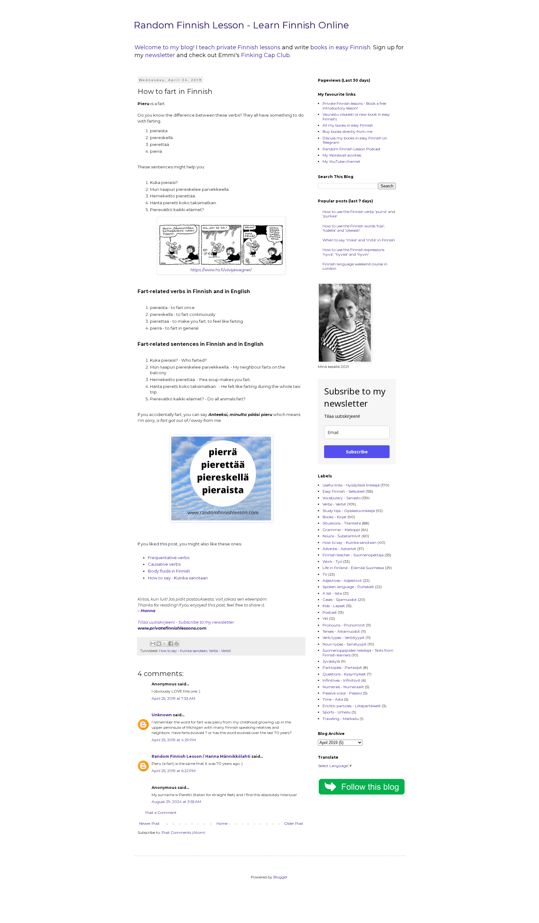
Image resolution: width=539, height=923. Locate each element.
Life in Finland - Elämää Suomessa (353, 567)
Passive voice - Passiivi (342, 693)
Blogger (280, 877)
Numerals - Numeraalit (343, 686)
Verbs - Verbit (220, 651)
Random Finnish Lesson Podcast (352, 149)
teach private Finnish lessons (239, 47)
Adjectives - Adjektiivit (342, 580)
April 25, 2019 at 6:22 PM (174, 770)
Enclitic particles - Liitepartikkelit (352, 705)
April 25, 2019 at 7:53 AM (173, 698)
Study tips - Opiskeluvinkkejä (349, 510)
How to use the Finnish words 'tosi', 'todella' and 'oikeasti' (354, 228)
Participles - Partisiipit (342, 667)
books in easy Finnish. (340, 47)
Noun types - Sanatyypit (345, 644)
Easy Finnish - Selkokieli (344, 491)
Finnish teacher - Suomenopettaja (353, 555)
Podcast (330, 612)
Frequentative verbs (168, 557)
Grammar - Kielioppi (341, 529)
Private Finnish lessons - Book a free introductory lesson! (354, 105)
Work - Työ (332, 561)
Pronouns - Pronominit (344, 625)
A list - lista (332, 593)
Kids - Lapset (334, 605)
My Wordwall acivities (342, 155)
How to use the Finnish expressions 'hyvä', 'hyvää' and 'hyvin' (353, 251)
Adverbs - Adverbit (339, 548)
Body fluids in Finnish (169, 570)
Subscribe (357, 452)
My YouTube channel (341, 161)
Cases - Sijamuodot (340, 599)
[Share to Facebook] (171, 643)
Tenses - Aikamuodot (341, 631)
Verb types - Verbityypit (344, 637)
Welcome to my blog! (164, 47)
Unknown (162, 715)
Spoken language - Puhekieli (348, 586)
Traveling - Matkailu (341, 718)
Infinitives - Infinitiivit (341, 680)
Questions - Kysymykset (344, 674)
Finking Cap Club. (266, 55)
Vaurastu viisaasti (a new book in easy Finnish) (356, 116)
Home (221, 823)
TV (325, 574)
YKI (325, 618)
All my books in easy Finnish (348, 125)
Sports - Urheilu (337, 712)
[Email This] (153, 643)
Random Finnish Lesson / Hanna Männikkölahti (201, 756)
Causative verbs (165, 564)
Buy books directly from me (347, 131)
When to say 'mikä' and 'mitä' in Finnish (359, 240)
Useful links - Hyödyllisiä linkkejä (351, 485)
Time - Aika (333, 699)
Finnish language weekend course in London (355, 266)
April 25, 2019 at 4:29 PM (174, 739)
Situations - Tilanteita (342, 523)
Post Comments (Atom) (183, 832)
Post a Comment (161, 812)
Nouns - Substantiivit (342, 536)
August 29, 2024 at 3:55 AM (176, 801)
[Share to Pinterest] (176, 643)
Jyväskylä (331, 661)
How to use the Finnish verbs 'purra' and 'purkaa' (359, 213)
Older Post (293, 823)
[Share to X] (165, 643)
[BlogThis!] (159, 643)
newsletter (161, 55)
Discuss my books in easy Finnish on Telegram (355, 140)
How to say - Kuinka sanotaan (178, 577)
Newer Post (149, 823)
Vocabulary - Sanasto (342, 497)
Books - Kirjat (335, 517)
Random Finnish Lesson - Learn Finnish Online (241, 25)
